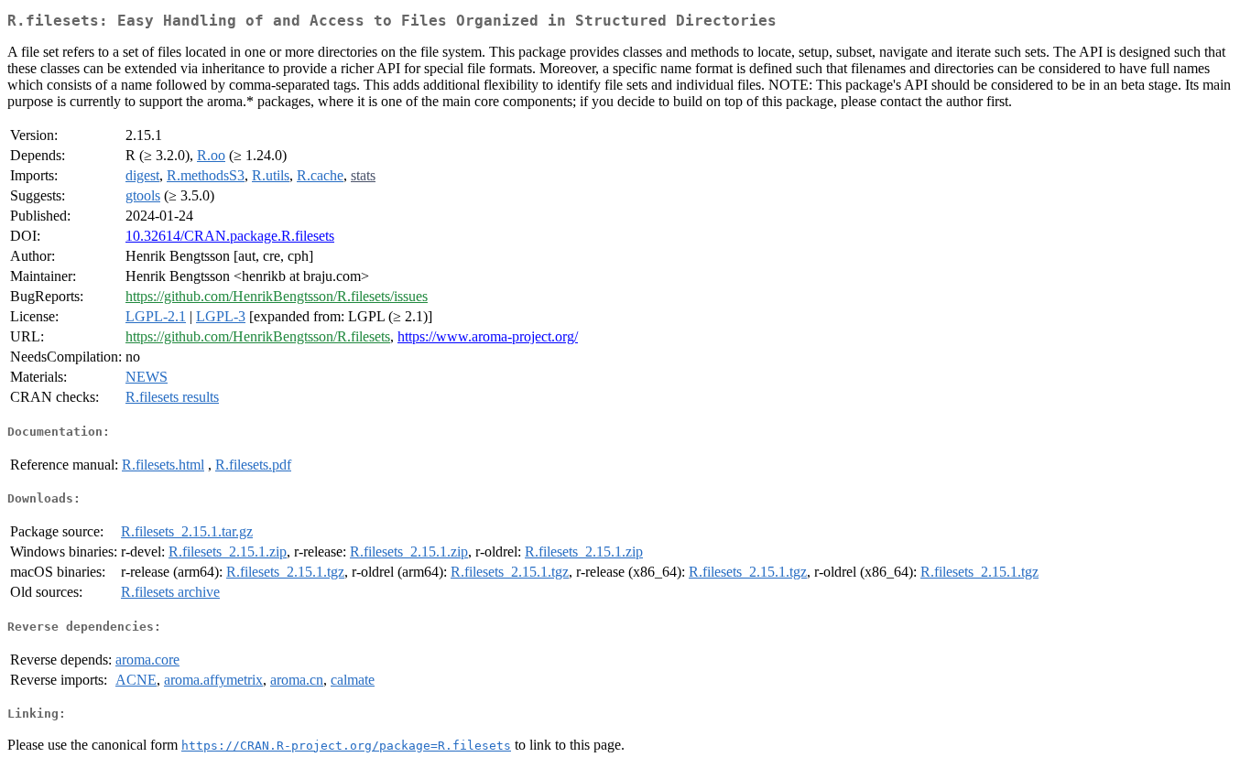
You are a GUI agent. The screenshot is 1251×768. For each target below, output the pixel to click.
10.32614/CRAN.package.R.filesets (229, 235)
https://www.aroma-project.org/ (487, 336)
